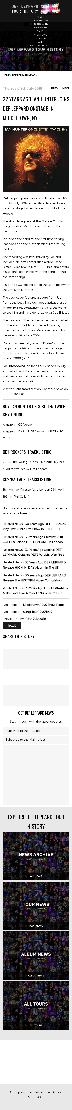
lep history (40, 27)
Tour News (22, 389)
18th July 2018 (36, 619)
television (40, 38)
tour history (40, 20)
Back (12, 626)
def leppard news (23, 75)
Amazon (9, 424)
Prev (54, 88)
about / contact (40, 45)
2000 (17, 358)
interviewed (17, 366)
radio (40, 42)
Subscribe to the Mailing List (25, 739)
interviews (40, 35)
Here (23, 513)
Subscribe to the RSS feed (24, 731)
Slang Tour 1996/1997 (37, 612)
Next (65, 88)
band (40, 31)
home (6, 75)
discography (40, 24)
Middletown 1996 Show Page (43, 605)
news (40, 17)
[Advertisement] (36, 696)
